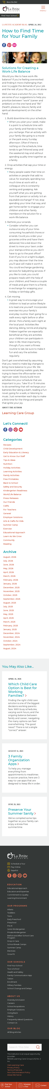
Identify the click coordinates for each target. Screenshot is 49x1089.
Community (9, 540)
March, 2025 (9, 622)
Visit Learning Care (15, 1065)
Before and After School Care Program (20, 936)
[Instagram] (10, 430)
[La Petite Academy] (10, 9)
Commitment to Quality (17, 895)
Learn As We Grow (12, 536)
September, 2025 (11, 599)
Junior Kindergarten (16, 929)
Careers (10, 1003)
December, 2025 (11, 587)
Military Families (14, 985)
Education (14, 884)
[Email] (14, 45)
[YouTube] (21, 430)
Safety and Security (12, 487)
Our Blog (13, 1028)
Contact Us (12, 1023)
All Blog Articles (14, 1032)
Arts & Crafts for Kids (13, 521)
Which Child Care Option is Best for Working (22, 690)
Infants (10, 909)
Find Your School (9, 15)
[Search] (38, 1047)
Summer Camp (10, 525)
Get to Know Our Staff (14, 456)
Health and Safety (15, 972)
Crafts (6, 506)
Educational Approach (14, 532)
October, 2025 (10, 595)
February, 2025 (10, 625)
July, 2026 (8, 561)
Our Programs (17, 906)
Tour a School (13, 969)
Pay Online (15, 867)
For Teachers (9, 509)
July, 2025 (8, 606)
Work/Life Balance (12, 494)
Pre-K (9, 926)
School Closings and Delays (19, 988)
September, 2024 (11, 644)
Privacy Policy (13, 1067)
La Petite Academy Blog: (15, 25)
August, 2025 (9, 603)
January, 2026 (10, 583)
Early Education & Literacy (16, 452)
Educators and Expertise (18, 891)
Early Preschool (14, 919)
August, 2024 (9, 648)
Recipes (7, 445)
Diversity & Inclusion (16, 1000)
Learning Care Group (18, 413)
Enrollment (12, 982)
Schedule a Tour (18, 864)
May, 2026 (8, 568)
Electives (11, 951)
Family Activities (11, 475)
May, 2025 (8, 614)
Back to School (10, 483)
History (10, 1016)
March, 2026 (9, 576)
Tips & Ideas (9, 460)
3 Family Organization (19, 760)
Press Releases (11, 498)
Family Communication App (19, 975)
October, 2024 (10, 641)
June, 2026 (8, 564)
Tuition (10, 979)
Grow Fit (11, 954)
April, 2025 (8, 618)
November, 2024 (11, 637)
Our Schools (16, 962)
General (7, 513)
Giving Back (12, 1013)
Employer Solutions (13, 517)
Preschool (11, 922)
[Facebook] (4, 45)
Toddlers (11, 913)
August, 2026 (9, 557)
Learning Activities (12, 471)
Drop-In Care (13, 941)
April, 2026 (8, 572)
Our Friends (9, 502)
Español (14, 870)
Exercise (7, 528)
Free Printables (11, 479)
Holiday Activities (11, 468)
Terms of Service (14, 1070)
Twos (9, 916)
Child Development (12, 448)
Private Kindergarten (16, 932)
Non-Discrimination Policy (18, 1072)
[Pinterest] (9, 45)
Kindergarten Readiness (15, 490)
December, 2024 (11, 633)
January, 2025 (10, 629)
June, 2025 (8, 610)
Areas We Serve (14, 1075)
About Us (13, 996)
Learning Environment (17, 898)
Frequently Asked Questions (19, 1019)
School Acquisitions (15, 1006)
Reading (7, 544)
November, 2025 (11, 591)
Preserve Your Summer (20, 811)
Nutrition (7, 464)
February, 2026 (10, 580)
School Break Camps (16, 944)
